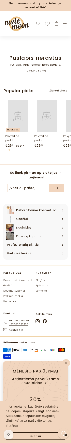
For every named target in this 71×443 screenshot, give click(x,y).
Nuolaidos (10, 301)
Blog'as (40, 280)
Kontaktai (42, 290)
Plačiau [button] (12, 426)
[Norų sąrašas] (47, 23)
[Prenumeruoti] (57, 188)
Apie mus (42, 285)
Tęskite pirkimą (35, 70)
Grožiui (7, 285)
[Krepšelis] (56, 23)
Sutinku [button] (35, 436)
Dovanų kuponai (14, 290)
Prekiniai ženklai (13, 296)
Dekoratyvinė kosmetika (18, 280)
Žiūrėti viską (58, 90)
